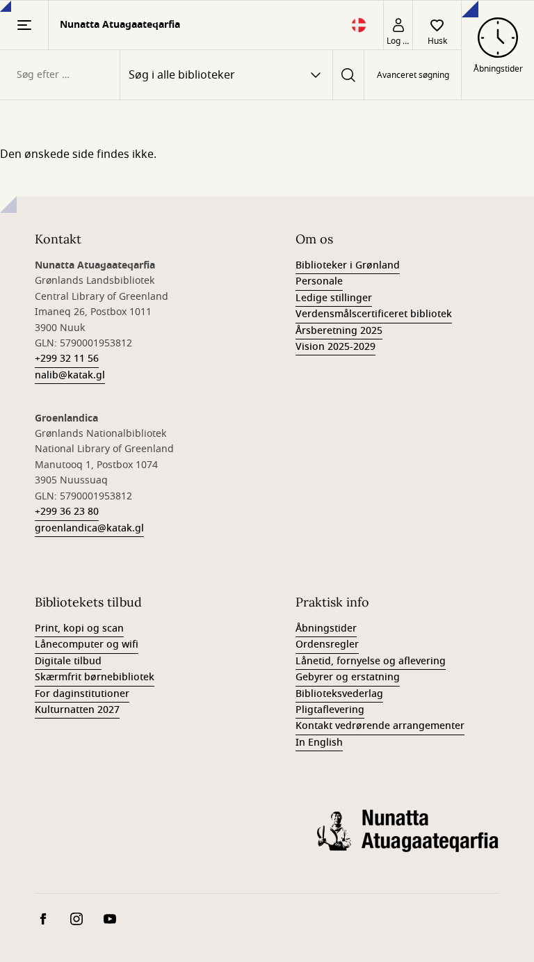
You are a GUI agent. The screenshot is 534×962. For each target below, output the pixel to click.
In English (319, 742)
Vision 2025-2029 (335, 346)
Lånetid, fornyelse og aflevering (371, 661)
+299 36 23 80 (67, 511)
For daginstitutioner (82, 694)
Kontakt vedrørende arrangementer (380, 726)
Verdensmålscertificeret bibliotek (374, 314)
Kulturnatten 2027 (77, 710)
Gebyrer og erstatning (348, 677)
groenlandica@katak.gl (89, 528)
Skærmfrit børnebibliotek (94, 677)
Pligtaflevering (330, 710)
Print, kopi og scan (79, 628)
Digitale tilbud (68, 661)
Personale (319, 281)
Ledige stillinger (334, 298)
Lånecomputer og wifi (86, 644)
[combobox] (60, 74)
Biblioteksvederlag (339, 694)
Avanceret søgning (413, 75)
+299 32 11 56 (67, 358)
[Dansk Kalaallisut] (358, 29)
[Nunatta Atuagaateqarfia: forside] (408, 841)
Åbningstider (326, 628)
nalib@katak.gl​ (70, 375)
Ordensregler (327, 644)
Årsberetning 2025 (339, 330)
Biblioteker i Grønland (348, 265)
